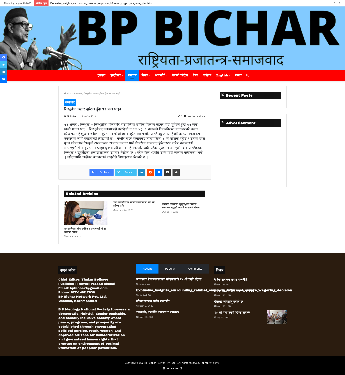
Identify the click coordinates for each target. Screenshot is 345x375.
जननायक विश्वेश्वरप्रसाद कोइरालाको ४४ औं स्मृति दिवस (168, 279)
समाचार (132, 75)
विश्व (195, 75)
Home (69, 93)
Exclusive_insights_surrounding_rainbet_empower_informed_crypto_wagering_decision (101, 3)
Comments (195, 268)
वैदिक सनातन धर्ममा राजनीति (152, 301)
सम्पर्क (238, 75)
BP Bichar (72, 116)
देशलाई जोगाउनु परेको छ (228, 301)
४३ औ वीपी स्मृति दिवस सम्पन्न (232, 312)
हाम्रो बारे (116, 75)
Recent (147, 268)
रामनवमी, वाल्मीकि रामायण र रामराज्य (157, 312)
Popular (170, 268)
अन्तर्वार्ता (160, 75)
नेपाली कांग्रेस (180, 75)
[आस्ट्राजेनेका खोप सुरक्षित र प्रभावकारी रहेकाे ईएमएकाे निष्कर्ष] (85, 213)
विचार (145, 75)
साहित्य (207, 75)
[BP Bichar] (172, 38)
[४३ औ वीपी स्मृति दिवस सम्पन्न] (277, 317)
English (222, 75)
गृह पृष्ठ (101, 75)
